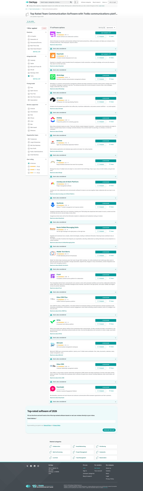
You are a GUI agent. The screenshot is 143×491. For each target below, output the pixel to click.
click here (105, 487)
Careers (108, 471)
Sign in (85, 471)
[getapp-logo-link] (33, 2)
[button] (37, 32)
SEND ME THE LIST (109, 430)
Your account (98, 471)
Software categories (86, 2)
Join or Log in (112, 2)
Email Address (32, 418)
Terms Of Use (47, 425)
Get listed (97, 468)
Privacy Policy (56, 425)
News (107, 473)
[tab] (30, 21)
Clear (44, 28)
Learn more (101, 5)
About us (104, 2)
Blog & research (96, 2)
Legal (107, 476)
